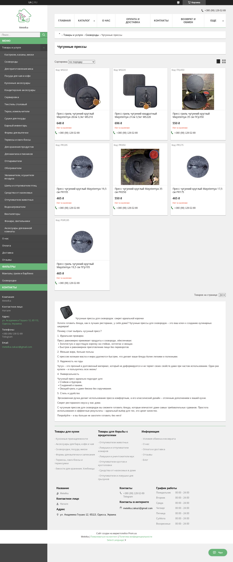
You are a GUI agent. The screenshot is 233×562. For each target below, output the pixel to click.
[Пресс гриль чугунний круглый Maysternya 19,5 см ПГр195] (82, 242)
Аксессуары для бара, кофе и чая (75, 444)
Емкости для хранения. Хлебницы (75, 468)
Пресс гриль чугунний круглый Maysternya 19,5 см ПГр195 (75, 265)
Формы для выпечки (16, 132)
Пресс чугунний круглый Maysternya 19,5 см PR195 (81, 190)
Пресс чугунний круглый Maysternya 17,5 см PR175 (197, 190)
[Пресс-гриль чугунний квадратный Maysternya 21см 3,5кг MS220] (140, 92)
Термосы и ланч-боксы (18, 139)
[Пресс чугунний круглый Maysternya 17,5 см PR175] (198, 167)
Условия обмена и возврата (159, 438)
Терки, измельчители (17, 111)
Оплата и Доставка (133, 21)
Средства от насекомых (18, 192)
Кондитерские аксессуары (20, 90)
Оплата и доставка (154, 449)
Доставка (7, 252)
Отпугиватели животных (19, 199)
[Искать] (43, 34)
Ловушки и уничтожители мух (116, 456)
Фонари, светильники (17, 221)
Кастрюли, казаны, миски (19, 54)
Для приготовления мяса (19, 68)
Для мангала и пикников (19, 154)
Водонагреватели (15, 206)
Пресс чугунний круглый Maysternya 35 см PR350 (138, 190)
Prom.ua (132, 533)
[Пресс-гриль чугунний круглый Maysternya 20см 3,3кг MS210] (82, 92)
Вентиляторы (12, 214)
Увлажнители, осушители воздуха (19, 177)
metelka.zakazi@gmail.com (17, 346)
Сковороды (11, 61)
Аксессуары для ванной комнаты (18, 229)
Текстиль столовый (16, 104)
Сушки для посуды (15, 118)
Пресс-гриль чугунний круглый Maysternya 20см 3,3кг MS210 (75, 115)
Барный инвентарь (16, 125)
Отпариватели (13, 161)
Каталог (84, 20)
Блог (145, 459)
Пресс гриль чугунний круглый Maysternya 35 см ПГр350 (191, 115)
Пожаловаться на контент (103, 536)
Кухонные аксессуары (17, 83)
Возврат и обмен (188, 21)
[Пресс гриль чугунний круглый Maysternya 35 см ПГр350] (198, 92)
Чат (220, 552)
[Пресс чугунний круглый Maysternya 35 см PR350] (140, 167)
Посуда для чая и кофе (18, 75)
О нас (5, 238)
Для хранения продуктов (19, 146)
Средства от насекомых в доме (117, 470)
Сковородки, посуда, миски (71, 449)
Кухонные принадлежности (72, 438)
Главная (64, 20)
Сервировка (12, 97)
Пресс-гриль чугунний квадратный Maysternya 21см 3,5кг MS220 (136, 115)
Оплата (6, 245)
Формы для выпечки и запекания (75, 454)
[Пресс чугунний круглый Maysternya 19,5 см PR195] (82, 167)
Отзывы (7, 259)
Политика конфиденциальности (135, 536)
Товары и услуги (11, 47)
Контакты (161, 20)
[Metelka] (24, 17)
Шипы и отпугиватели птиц (21, 185)
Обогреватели (13, 168)
